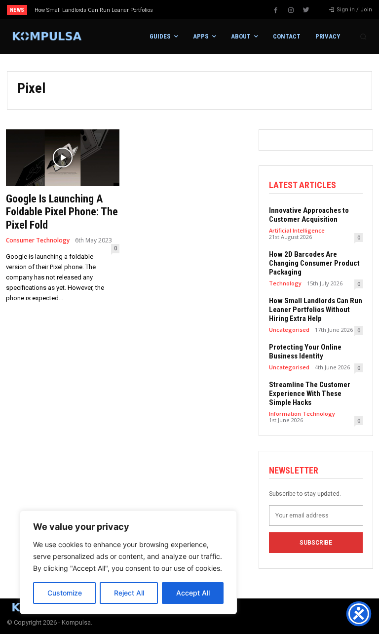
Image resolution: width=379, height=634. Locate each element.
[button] (363, 36)
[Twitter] (306, 10)
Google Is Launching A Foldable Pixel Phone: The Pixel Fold (62, 212)
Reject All (129, 593)
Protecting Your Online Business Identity (305, 351)
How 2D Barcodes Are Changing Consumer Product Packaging (314, 263)
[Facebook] (275, 10)
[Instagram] (290, 10)
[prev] (192, 9)
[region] (128, 562)
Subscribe (316, 542)
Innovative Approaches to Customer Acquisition (309, 215)
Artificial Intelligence (297, 230)
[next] (208, 9)
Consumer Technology (38, 240)
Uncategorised (289, 329)
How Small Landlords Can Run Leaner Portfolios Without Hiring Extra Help (315, 309)
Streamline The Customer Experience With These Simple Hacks (309, 393)
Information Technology (302, 413)
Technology (285, 283)
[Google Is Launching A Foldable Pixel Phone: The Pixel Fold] (62, 157)
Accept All (193, 593)
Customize (64, 593)
